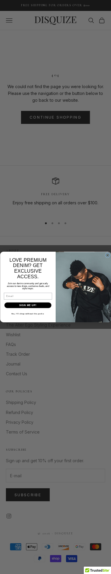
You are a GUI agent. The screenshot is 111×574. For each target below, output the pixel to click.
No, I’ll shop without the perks (28, 314)
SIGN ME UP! (27, 305)
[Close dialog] (107, 255)
